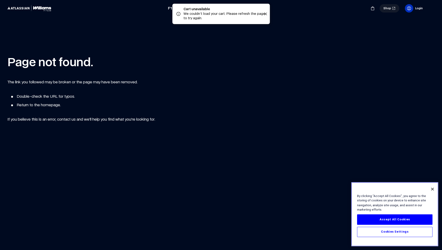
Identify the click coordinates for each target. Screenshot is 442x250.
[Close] (432, 189)
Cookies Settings (395, 232)
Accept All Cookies (395, 219)
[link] (30, 8)
